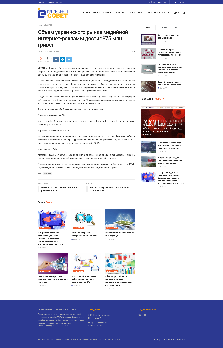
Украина (47, 173)
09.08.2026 (42, 286)
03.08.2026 (110, 289)
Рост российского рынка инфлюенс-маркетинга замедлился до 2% (83, 279)
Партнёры (50, 2)
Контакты (59, 2)
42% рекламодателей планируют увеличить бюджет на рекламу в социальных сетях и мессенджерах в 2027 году (51, 239)
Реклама (171, 340)
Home (40, 25)
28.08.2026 (42, 248)
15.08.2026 (76, 239)
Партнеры (161, 340)
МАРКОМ (107, 13)
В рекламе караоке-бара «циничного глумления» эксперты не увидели (169, 145)
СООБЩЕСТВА (143, 13)
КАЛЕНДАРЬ (173, 13)
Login (183, 2)
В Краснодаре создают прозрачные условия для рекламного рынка (170, 160)
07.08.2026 (76, 286)
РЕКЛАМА (119, 13)
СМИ (131, 13)
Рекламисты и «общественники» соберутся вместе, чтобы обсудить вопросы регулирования (160, 128)
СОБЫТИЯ (85, 13)
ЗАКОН (96, 13)
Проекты (41, 2)
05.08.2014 (42, 51)
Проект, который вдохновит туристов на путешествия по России (169, 52)
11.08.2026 (110, 239)
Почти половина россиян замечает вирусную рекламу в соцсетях (52, 279)
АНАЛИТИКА (159, 13)
